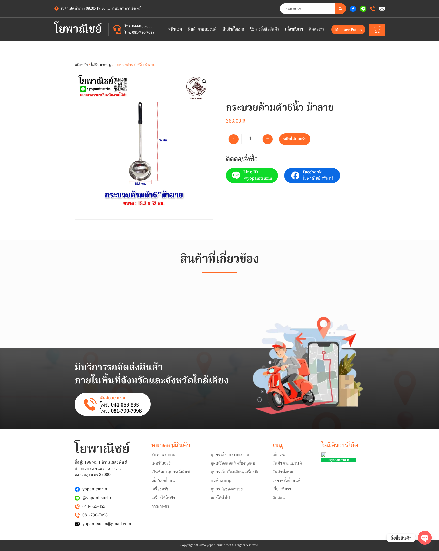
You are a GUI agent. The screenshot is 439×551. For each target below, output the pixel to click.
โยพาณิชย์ (78, 29)
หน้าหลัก (81, 65)
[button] (204, 81)
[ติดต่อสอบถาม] (90, 404)
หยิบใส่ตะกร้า (294, 139)
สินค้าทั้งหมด (233, 29)
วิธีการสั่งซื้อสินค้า (264, 29)
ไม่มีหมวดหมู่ (101, 65)
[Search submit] (340, 8)
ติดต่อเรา (316, 29)
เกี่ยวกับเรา (294, 29)
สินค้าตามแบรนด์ (202, 29)
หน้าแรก (175, 29)
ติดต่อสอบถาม (112, 398)
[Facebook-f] (353, 9)
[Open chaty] (425, 538)
